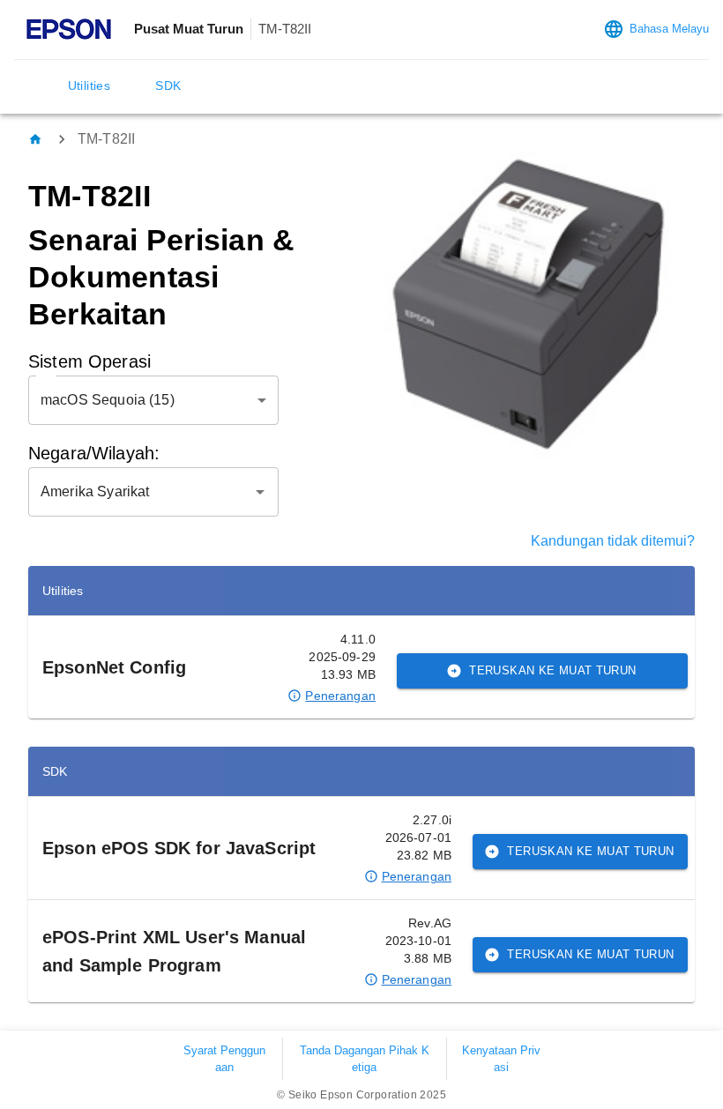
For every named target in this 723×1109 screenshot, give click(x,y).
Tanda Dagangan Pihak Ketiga (364, 1059)
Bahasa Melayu (669, 28)
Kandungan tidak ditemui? (613, 540)
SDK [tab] (168, 85)
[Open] (260, 492)
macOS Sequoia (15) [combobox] (108, 399)
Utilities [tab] (89, 85)
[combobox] (140, 492)
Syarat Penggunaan (224, 1059)
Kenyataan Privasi (501, 1059)
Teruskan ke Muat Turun (552, 670)
